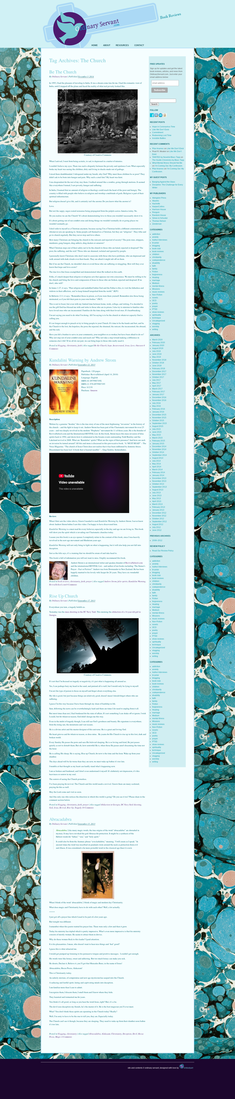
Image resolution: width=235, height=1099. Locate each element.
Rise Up (70, 807)
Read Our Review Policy (162, 551)
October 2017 (158, 377)
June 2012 (156, 530)
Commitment (157, 132)
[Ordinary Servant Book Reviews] (117, 20)
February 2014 (158, 472)
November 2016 (159, 400)
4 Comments (66, 1036)
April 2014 (156, 467)
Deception (127, 1033)
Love (133, 345)
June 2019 (156, 354)
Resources (122, 45)
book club (156, 248)
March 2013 (157, 504)
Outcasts (139, 345)
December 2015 (159, 415)
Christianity (116, 1033)
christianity (72, 345)
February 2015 (158, 441)
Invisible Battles (159, 138)
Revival (62, 807)
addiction (156, 234)
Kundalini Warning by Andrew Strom (82, 360)
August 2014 (157, 458)
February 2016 (158, 409)
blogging (62, 345)
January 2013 (158, 510)
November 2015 (159, 417)
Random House (159, 215)
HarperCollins (158, 206)
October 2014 (158, 452)
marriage (156, 280)
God (51, 807)
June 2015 (156, 432)
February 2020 (158, 342)
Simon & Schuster (160, 218)
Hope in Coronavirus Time (163, 127)
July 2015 (156, 429)
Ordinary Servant (59, 76)
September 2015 (159, 423)
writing (155, 329)
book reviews (63, 581)
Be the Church (100, 345)
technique (156, 318)
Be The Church (62, 72)
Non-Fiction (157, 295)
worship (155, 326)
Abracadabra (60, 819)
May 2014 (156, 464)
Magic (58, 1036)
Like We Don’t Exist (160, 129)
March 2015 (157, 438)
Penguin (156, 212)
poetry (155, 303)
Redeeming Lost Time (161, 135)
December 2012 (159, 513)
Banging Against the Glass (163, 182)
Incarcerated (118, 345)
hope (110, 345)
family (154, 269)
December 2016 (159, 397)
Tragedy (78, 807)
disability (156, 263)
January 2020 (158, 345)
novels (155, 298)
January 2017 (158, 394)
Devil (135, 1033)
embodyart (188, 1068)
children (155, 254)
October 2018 (158, 363)
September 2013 (159, 487)
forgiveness (157, 274)
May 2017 (156, 383)
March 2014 (157, 469)
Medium (155, 283)
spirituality (156, 315)
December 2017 (159, 371)
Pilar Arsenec (158, 148)
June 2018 (156, 366)
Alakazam (106, 1033)
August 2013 (157, 490)
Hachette (156, 204)
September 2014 (159, 455)
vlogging (156, 323)
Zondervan (157, 224)
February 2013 (158, 507)
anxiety (155, 237)
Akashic (155, 201)
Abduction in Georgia (110, 804)
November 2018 (159, 360)
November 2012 (159, 516)
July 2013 (156, 493)
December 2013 (159, 478)
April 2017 (156, 386)
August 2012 (157, 524)
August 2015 (157, 426)
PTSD (154, 309)
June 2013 (156, 495)
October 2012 (158, 519)
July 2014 (156, 461)
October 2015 (158, 420)
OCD (154, 300)
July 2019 (156, 351)
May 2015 (156, 435)
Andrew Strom (110, 581)
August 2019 (157, 348)
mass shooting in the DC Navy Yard (80, 611)
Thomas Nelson (159, 221)
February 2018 (158, 368)
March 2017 (157, 389)
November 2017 (159, 374)
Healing (155, 277)
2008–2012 (157, 540)
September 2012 (159, 521)
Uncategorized (158, 321)
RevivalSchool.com (134, 562)
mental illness (158, 286)
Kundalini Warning (137, 581)
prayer (89, 581)
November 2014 (159, 449)
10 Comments (88, 807)
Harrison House (159, 209)
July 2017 (156, 380)
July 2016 (156, 403)
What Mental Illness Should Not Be (167, 163)
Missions (156, 289)
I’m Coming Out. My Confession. (169, 166)
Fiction (155, 272)
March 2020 (157, 340)
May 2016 (156, 406)
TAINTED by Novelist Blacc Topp (166, 157)
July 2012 (156, 527)
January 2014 (158, 475)
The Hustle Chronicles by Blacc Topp (168, 160)
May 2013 (156, 498)
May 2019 (156, 357)
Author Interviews (159, 240)
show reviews (158, 312)
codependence (158, 260)
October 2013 (158, 484)
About (106, 45)
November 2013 (159, 481)
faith (80, 345)
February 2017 (158, 391)
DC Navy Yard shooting (131, 804)
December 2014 (159, 446)
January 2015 (158, 443)
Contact (139, 45)
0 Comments (71, 584)
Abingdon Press (159, 198)
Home (94, 45)
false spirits (123, 581)
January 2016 (158, 412)
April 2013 (156, 501)
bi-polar (155, 243)
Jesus (127, 345)
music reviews (158, 292)
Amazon (93, 390)
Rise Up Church (63, 596)
